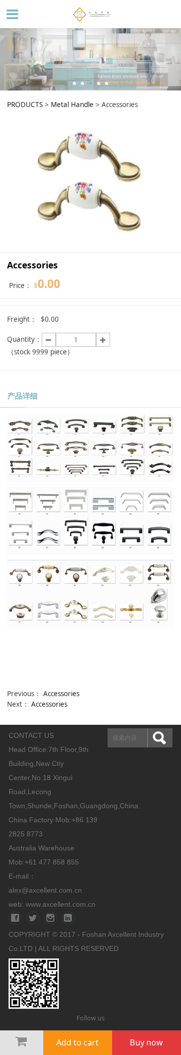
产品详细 (23, 396)
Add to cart (77, 1042)
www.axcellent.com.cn (61, 904)
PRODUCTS (25, 104)
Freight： (22, 319)
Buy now (146, 1042)
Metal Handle (72, 104)
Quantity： (24, 339)
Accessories (61, 693)
